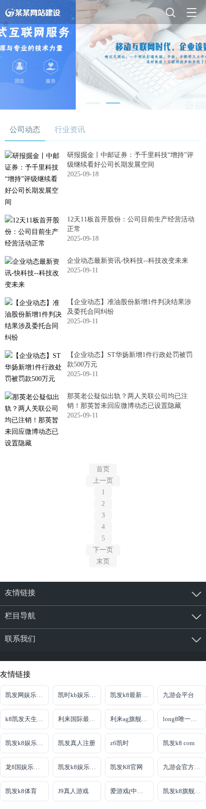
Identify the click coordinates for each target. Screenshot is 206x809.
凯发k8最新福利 (132, 695)
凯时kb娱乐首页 (80, 695)
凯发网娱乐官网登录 (27, 695)
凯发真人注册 (76, 743)
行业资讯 (70, 129)
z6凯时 (119, 743)
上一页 (103, 480)
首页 (103, 469)
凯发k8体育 (21, 791)
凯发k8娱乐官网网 (27, 743)
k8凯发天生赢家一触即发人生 (27, 719)
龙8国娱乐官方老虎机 (27, 767)
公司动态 (25, 129)
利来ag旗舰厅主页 (132, 719)
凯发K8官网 (126, 767)
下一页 (103, 549)
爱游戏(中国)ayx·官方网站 (132, 791)
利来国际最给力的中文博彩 (80, 719)
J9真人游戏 (73, 791)
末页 (103, 561)
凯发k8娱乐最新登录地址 (80, 767)
